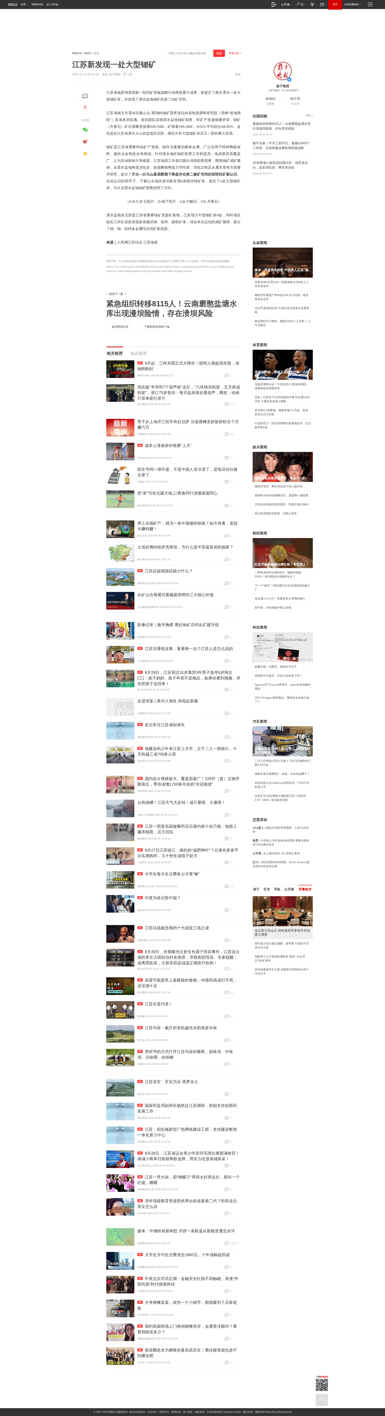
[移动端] (274, 4)
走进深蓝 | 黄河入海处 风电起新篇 (167, 701)
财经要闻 (260, 533)
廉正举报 (248, 1412)
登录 (335, 4)
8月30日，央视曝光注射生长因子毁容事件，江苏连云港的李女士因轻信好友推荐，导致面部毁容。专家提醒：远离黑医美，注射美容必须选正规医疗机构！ (188, 957)
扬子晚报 (114, 74)
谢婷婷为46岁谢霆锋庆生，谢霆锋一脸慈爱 (281, 495)
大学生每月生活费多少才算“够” (172, 874)
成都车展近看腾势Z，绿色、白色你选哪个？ (282, 773)
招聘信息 (176, 1412)
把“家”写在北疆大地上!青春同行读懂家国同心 (177, 493)
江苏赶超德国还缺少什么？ (169, 571)
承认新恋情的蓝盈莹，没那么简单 (276, 513)
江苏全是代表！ (159, 1004)
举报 (238, 74)
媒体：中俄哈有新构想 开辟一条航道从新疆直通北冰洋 (186, 1231)
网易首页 (13, 4)
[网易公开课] (286, 4)
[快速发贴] (85, 96)
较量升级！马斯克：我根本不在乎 (276, 666)
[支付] (313, 4)
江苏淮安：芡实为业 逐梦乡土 (171, 1081)
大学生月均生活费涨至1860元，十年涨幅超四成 (187, 1255)
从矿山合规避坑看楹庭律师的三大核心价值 (175, 595)
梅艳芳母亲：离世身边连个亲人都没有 (278, 486)
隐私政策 (200, 1412)
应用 (23, 4)
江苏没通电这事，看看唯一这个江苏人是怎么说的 (189, 648)
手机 (277, 889)
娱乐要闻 (260, 447)
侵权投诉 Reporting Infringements (273, 1412)
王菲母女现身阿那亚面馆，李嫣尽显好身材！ (283, 504)
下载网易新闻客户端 (156, 326)
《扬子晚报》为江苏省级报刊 (282, 90)
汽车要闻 (260, 722)
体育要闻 (260, 345)
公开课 (289, 889)
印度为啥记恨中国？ (163, 898)
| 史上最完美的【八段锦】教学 (276, 853)
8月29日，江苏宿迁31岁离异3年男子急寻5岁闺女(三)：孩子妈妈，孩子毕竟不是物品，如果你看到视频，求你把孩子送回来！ (188, 678)
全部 (308, 115)
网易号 (88, 53)
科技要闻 (260, 627)
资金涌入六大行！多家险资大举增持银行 (280, 598)
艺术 (266, 889)
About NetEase (137, 1412)
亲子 (256, 889)
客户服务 (188, 1412)
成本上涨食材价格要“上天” (168, 445)
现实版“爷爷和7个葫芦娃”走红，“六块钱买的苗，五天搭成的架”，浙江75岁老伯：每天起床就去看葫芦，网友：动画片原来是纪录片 (188, 392)
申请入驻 (234, 53)
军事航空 (305, 889)
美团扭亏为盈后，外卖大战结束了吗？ (278, 675)
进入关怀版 (52, 4)
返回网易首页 (120, 326)
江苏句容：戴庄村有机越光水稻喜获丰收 (181, 1028)
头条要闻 (260, 243)
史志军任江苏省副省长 (165, 725)
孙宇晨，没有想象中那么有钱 (273, 607)
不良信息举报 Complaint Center (224, 1412)
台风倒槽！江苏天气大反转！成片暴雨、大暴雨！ (181, 802)
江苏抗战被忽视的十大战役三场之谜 (177, 928)
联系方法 (164, 1412)
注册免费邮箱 (351, 4)
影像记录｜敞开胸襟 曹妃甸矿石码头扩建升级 (178, 625)
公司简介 (152, 1412)
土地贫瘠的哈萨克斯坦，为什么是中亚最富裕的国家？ (185, 547)
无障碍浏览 (37, 4)
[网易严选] (301, 4)
